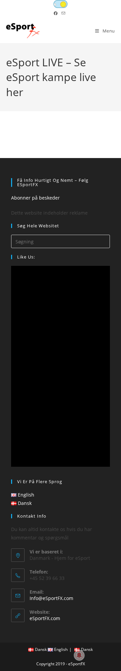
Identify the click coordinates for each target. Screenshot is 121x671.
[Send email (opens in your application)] (63, 13)
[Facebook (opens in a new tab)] (56, 13)
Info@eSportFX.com (51, 598)
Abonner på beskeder (35, 198)
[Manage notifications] (79, 655)
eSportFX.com (45, 618)
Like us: (26, 257)
